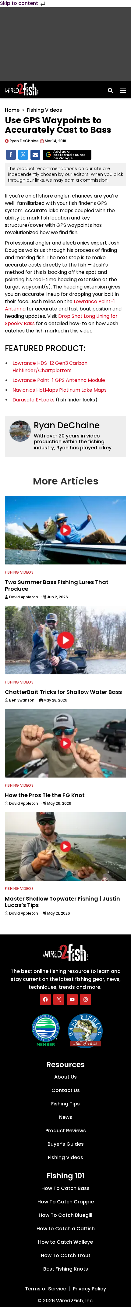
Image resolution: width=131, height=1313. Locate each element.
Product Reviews (65, 1130)
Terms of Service (45, 1288)
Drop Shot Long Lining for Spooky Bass (61, 320)
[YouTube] (72, 999)
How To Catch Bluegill (65, 1215)
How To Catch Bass (65, 1188)
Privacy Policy (89, 1288)
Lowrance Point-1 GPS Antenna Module (58, 380)
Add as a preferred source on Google (69, 155)
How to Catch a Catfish (66, 1228)
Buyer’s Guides (66, 1144)
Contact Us (65, 1090)
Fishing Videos (44, 110)
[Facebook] (45, 999)
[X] (58, 999)
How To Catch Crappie (65, 1201)
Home (12, 110)
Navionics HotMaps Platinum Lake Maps (59, 390)
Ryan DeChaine (67, 425)
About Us (65, 1077)
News (65, 1117)
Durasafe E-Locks (33, 399)
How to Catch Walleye (65, 1242)
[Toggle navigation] (123, 88)
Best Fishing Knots (65, 1268)
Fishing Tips (65, 1104)
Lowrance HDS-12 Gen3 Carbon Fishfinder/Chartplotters (49, 367)
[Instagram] (85, 999)
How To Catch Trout (65, 1255)
